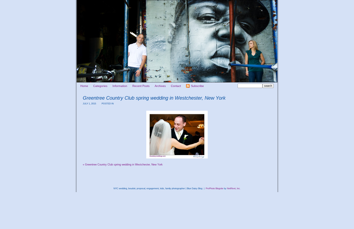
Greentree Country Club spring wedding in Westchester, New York (123, 164)
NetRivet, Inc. (234, 188)
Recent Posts (141, 85)
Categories (100, 85)
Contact (176, 85)
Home (84, 85)
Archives (160, 85)
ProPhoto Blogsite (214, 188)
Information (119, 85)
